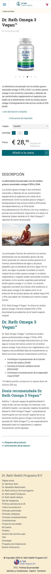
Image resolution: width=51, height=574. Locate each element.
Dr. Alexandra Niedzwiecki (13, 487)
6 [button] (35, 76)
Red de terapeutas (10, 500)
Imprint (32, 571)
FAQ (4, 537)
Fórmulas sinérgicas (11, 514)
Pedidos (6, 530)
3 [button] (23, 76)
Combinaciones (9, 520)
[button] (26, 133)
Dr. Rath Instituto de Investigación (17, 490)
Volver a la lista (8, 11)
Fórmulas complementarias (14, 517)
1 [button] (15, 76)
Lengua (5, 126)
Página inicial (8, 480)
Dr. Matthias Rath (10, 484)
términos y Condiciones (17, 571)
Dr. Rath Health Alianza (12, 497)
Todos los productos (11, 507)
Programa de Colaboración (14, 544)
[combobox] (30, 126)
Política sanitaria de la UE (13, 504)
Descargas (7, 540)
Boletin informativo (11, 547)
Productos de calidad (11, 524)
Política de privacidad (29, 567)
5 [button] (31, 76)
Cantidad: (6, 133)
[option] (25, 53)
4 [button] (27, 76)
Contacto (41, 571)
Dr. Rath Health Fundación (14, 494)
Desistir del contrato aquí (13, 534)
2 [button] (19, 76)
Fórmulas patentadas (11, 510)
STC (16, 567)
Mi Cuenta (6, 527)
